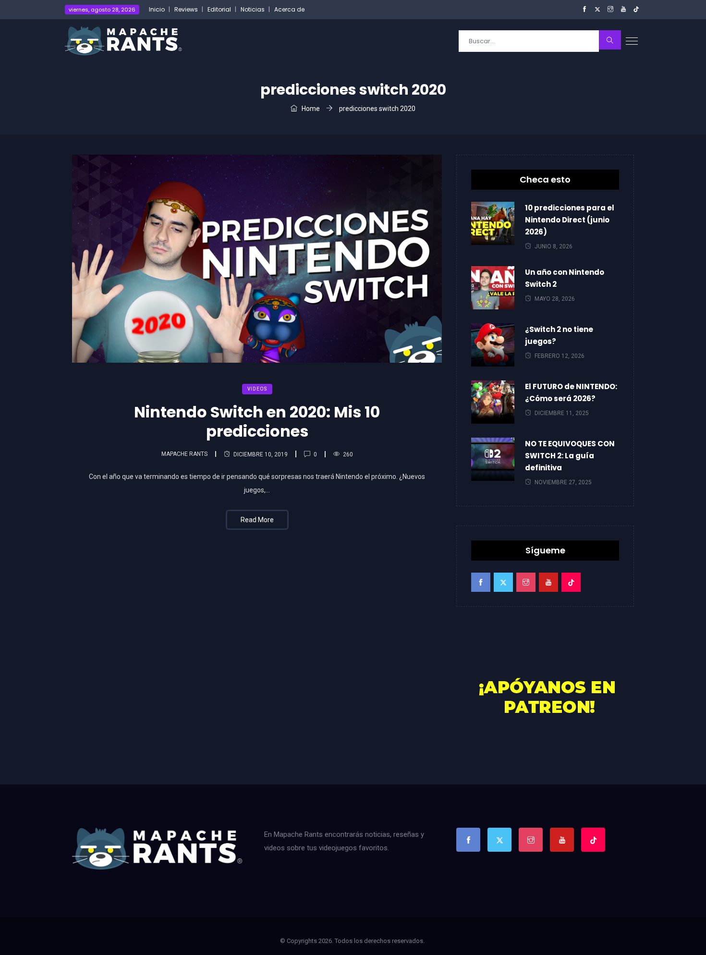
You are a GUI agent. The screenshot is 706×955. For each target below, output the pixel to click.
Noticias (253, 9)
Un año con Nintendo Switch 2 (564, 278)
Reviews (186, 9)
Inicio (157, 9)
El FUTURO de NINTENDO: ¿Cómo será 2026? (571, 392)
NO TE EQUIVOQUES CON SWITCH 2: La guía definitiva (570, 456)
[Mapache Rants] (123, 40)
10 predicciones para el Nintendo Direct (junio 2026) (569, 220)
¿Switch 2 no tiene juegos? (559, 335)
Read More (257, 520)
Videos (257, 389)
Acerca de (289, 9)
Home (310, 108)
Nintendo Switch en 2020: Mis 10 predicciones (257, 421)
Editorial (219, 9)
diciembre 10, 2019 (260, 454)
